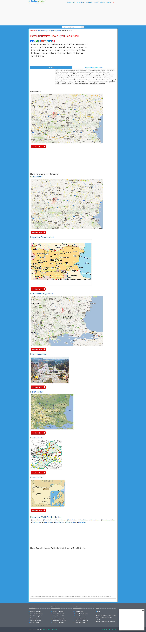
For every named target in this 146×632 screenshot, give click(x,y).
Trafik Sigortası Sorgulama (81, 620)
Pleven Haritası (95, 520)
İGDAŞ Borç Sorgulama (36, 616)
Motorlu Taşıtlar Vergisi (80, 616)
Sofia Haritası (82, 522)
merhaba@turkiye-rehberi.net (108, 621)
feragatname (54, 629)
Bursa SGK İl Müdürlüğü (58, 613)
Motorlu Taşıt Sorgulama (81, 613)
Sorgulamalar (32, 607)
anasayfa (40, 30)
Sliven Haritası (84, 520)
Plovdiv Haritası (70, 522)
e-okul (109, 2)
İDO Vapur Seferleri (35, 622)
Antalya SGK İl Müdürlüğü (59, 616)
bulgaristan (57, 30)
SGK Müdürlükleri (55, 607)
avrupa (51, 30)
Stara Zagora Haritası (108, 520)
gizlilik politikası (46, 629)
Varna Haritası (59, 522)
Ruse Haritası (36, 522)
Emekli (96, 2)
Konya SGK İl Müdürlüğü (59, 618)
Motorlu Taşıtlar (77, 607)
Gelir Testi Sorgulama (35, 611)
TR (113, 2)
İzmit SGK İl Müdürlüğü (58, 611)
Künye (98, 611)
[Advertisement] (73, 14)
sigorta (102, 2)
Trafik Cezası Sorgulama (81, 622)
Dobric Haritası (72, 520)
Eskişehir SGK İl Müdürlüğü (59, 620)
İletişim (97, 607)
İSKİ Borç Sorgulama (35, 620)
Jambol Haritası (36, 520)
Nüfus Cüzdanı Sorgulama (36, 613)
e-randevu (80, 2)
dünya (46, 30)
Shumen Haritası (60, 520)
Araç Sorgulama (79, 611)
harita (69, 2)
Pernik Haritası (48, 520)
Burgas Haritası (47, 522)
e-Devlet (89, 2)
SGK (74, 2)
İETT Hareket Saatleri (35, 618)
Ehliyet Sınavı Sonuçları (80, 618)
